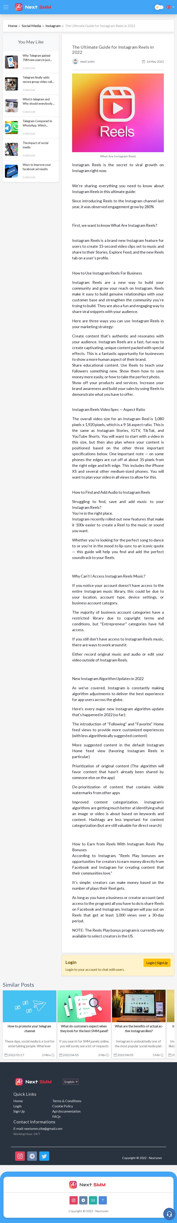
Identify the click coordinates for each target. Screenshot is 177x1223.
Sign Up (19, 1111)
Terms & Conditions (66, 1101)
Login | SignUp (157, 963)
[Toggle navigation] (6, 7)
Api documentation (66, 1111)
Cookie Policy (62, 1106)
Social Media (31, 26)
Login (17, 1106)
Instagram (53, 26)
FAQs (56, 1116)
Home (12, 26)
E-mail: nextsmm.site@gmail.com (37, 1128)
